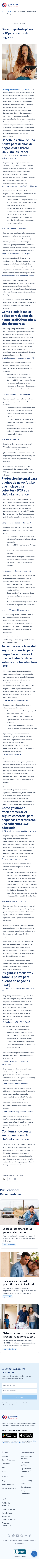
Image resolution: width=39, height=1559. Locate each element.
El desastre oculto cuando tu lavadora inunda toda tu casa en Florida (19, 1336)
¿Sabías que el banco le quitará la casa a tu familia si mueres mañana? (18, 1284)
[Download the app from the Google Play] (9, 1435)
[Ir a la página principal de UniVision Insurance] (10, 5)
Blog (9, 11)
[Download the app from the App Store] (26, 1435)
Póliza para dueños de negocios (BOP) (18, 90)
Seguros (5, 1452)
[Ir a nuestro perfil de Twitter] (9, 1535)
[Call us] (34, 1554)
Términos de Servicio (18, 1442)
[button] (4, 1179)
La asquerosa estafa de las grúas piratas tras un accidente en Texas (17, 1232)
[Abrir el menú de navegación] (34, 5)
